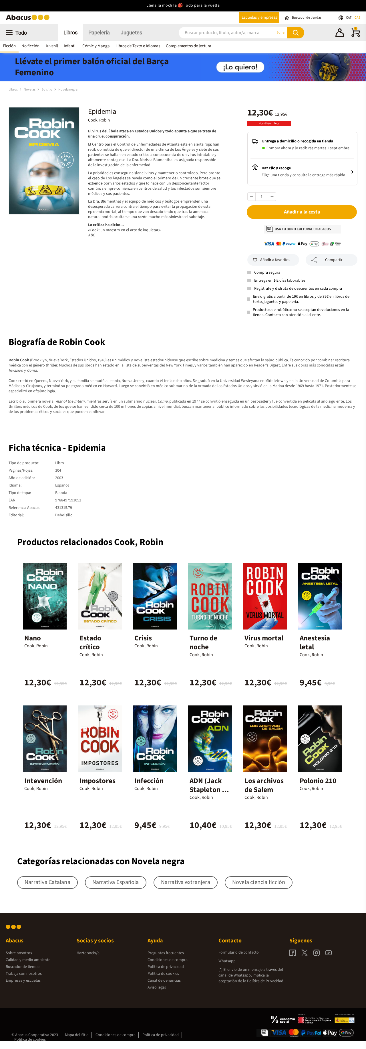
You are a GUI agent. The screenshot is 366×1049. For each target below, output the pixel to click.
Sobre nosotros (19, 953)
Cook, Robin (99, 120)
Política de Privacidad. (265, 981)
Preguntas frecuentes (166, 953)
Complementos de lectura (188, 46)
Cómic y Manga (96, 46)
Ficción (9, 46)
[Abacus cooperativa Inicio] (29, 19)
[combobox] (220, 32)
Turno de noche (203, 642)
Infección (149, 781)
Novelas (30, 89)
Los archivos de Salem (264, 785)
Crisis (143, 638)
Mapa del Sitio (77, 1035)
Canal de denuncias (164, 980)
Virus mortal (263, 638)
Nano (32, 638)
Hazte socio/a (88, 953)
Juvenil (51, 46)
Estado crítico (90, 642)
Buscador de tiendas (23, 967)
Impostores (97, 781)
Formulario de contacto (238, 952)
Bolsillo (47, 89)
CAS (357, 17)
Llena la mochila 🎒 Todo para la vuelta (183, 5)
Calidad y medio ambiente (28, 960)
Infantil (70, 46)
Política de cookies (163, 974)
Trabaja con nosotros (24, 974)
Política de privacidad (166, 967)
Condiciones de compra (168, 960)
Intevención (43, 781)
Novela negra (67, 89)
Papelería (99, 33)
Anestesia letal (315, 642)
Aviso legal (157, 987)
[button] (339, 33)
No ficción (30, 46)
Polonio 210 (318, 781)
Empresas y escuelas (23, 980)
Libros (70, 33)
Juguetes (131, 33)
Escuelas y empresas (259, 17)
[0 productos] (355, 36)
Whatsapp (227, 961)
